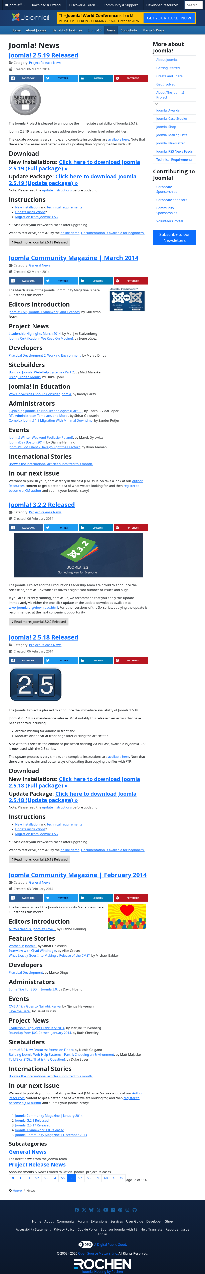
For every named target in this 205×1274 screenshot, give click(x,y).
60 (106, 1178)
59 (97, 1178)
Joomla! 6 (94, 30)
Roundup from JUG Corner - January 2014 (40, 1033)
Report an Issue (177, 1229)
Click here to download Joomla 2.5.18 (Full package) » (74, 782)
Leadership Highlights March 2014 (35, 333)
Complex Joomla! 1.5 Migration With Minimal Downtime (50, 420)
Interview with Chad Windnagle (32, 950)
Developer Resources (162, 5)
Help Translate (151, 1229)
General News (39, 265)
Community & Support (121, 5)
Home (16, 30)
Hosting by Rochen (102, 1271)
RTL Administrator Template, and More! (38, 415)
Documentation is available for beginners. (113, 233)
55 (63, 1178)
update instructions (57, 190)
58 (88, 1178)
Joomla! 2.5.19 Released (43, 55)
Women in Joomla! (22, 946)
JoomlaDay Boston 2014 (27, 442)
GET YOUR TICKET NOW (169, 18)
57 (80, 1178)
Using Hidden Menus (25, 377)
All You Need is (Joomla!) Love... (32, 929)
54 (54, 1178)
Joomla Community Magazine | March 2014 (73, 257)
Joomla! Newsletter (170, 143)
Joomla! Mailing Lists (171, 135)
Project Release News (45, 62)
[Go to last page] (121, 1178)
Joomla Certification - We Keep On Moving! (41, 338)
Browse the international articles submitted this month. (51, 464)
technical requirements (64, 207)
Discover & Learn (82, 5)
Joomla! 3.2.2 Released (42, 504)
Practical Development (26, 972)
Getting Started (168, 68)
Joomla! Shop (166, 127)
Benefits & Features (67, 30)
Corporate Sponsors (171, 200)
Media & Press (153, 30)
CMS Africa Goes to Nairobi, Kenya (35, 1006)
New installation (27, 207)
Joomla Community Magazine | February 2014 (78, 875)
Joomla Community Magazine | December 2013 (51, 1135)
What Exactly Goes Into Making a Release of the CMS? (49, 955)
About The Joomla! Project (170, 95)
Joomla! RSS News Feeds (174, 151)
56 (71, 1178)
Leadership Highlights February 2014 (36, 1028)
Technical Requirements (174, 159)
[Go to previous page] (20, 1178)
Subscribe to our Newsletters (174, 237)
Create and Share (169, 76)
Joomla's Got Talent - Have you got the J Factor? (44, 447)
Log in (102, 1234)
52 (37, 1178)
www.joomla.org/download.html (33, 607)
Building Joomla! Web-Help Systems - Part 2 (41, 372)
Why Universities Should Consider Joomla (40, 394)
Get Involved (165, 84)
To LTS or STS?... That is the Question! (37, 1059)
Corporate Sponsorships (166, 189)
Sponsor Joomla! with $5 (119, 1229)
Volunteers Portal (169, 221)
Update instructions (30, 212)
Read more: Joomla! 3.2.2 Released (39, 621)
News (111, 30)
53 (45, 1178)
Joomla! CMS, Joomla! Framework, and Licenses (44, 312)
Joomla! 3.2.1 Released (32, 1120)
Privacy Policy (64, 1229)
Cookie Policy (87, 1229)
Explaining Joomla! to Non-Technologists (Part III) (45, 411)
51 (28, 1178)
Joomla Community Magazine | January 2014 (48, 1115)
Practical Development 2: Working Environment (45, 355)
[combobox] (194, 5)
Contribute (129, 30)
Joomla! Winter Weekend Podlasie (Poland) (41, 437)
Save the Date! (19, 1011)
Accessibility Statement (33, 1229)
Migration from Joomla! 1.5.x (36, 217)
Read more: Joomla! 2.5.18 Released (40, 859)
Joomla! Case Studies (172, 118)
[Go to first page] (13, 1178)
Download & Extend (46, 5)
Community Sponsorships (166, 210)
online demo (69, 233)
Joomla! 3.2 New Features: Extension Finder (41, 1050)
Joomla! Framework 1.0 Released (39, 1130)
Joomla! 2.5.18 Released (43, 637)
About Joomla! (36, 30)
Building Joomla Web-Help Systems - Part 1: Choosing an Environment (61, 1054)
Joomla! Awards (168, 110)
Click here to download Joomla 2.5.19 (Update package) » (73, 179)
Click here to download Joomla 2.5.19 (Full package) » (74, 165)
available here (118, 139)
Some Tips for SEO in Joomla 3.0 (33, 989)
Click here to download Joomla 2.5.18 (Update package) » (73, 797)
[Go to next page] (113, 1178)
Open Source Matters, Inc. (98, 1253)
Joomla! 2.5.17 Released (32, 1125)
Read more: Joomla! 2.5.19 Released (40, 242)
